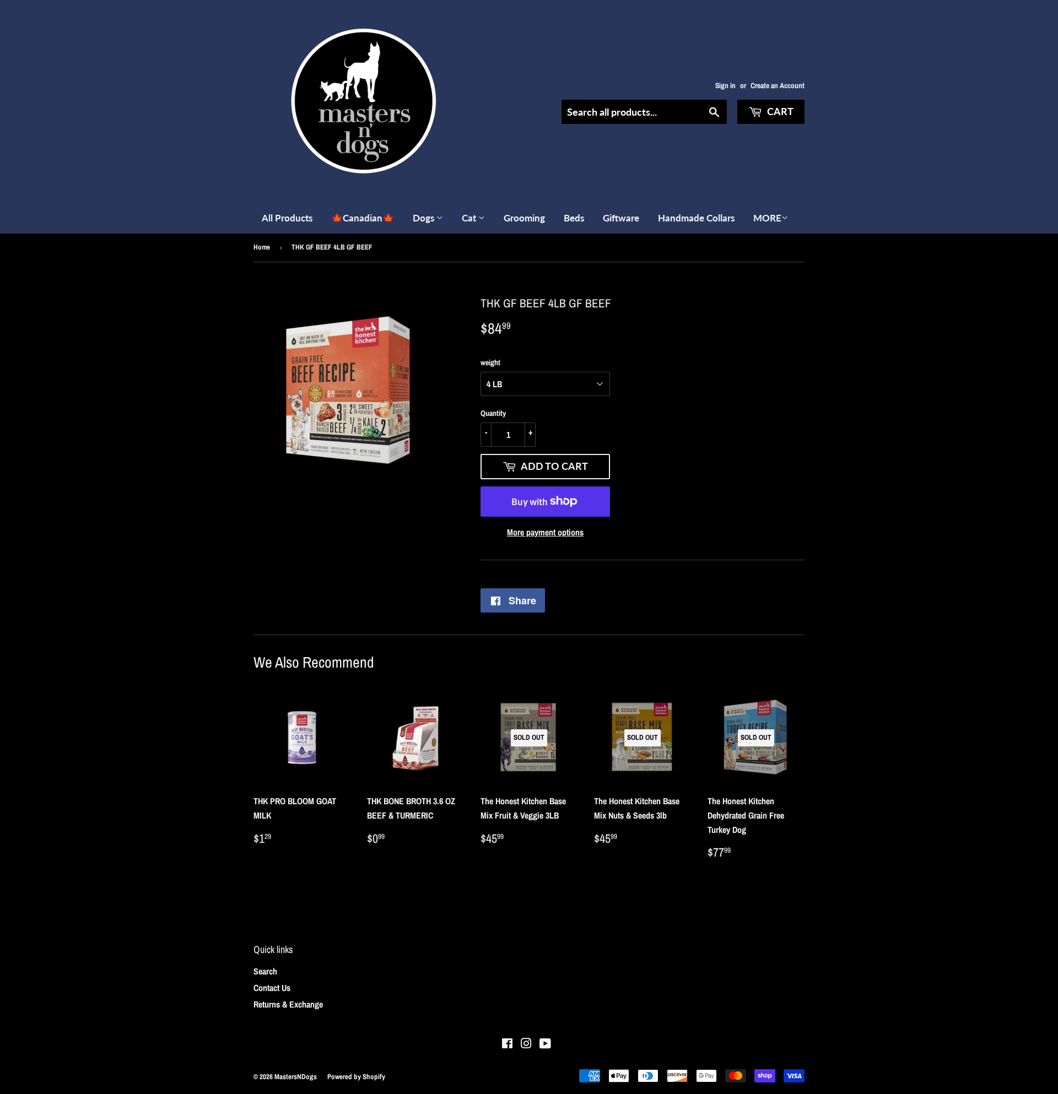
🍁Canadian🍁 (362, 218)
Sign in (725, 85)
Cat (470, 218)
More (767, 218)
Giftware (621, 218)
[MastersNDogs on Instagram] (526, 1044)
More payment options (545, 532)
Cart (779, 111)
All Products (287, 218)
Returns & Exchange (288, 1004)
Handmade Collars (696, 218)
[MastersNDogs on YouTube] (545, 1044)
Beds (574, 218)
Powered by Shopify (356, 1076)
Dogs (424, 218)
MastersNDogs (295, 1076)
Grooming (524, 218)
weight (490, 362)
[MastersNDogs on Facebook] (507, 1044)
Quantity (493, 413)
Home (261, 247)
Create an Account (778, 85)
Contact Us (271, 988)
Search (265, 971)
